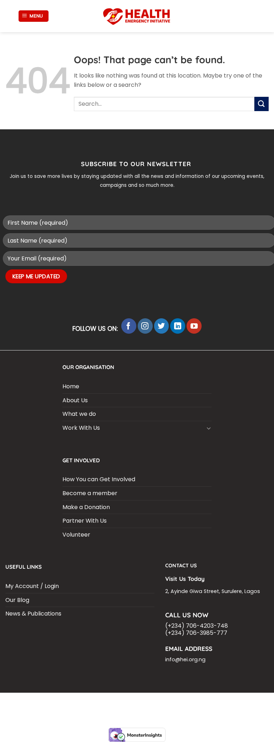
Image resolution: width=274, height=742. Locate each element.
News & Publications (33, 613)
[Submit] (261, 104)
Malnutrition (68, 707)
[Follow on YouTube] (194, 325)
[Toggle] (209, 428)
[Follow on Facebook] (128, 325)
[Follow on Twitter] (161, 325)
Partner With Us (84, 521)
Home (70, 386)
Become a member (89, 493)
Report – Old (209, 707)
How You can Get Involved (98, 479)
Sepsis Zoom (246, 702)
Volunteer (76, 535)
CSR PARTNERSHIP (52, 702)
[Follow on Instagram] (145, 325)
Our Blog (17, 600)
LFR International (170, 702)
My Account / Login (32, 586)
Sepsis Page (211, 702)
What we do (79, 414)
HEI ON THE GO (172, 707)
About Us (75, 400)
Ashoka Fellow (28, 707)
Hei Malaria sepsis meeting (111, 702)
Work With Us (81, 428)
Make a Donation (86, 507)
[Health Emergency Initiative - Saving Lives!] (137, 16)
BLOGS (18, 702)
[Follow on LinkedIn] (177, 325)
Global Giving (248, 707)
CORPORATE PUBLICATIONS (120, 707)
